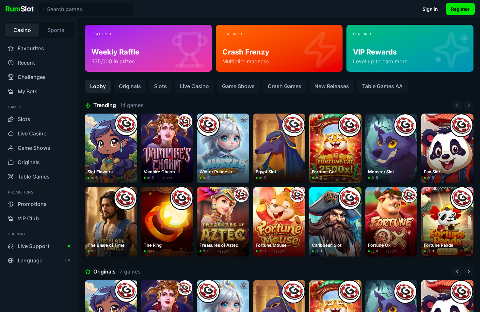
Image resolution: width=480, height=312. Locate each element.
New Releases (331, 86)
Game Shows (238, 86)
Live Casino (194, 86)
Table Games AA (382, 86)
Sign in (430, 9)
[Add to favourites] (130, 120)
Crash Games (284, 86)
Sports (55, 30)
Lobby (98, 86)
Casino (22, 30)
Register (460, 9)
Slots (160, 86)
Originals (130, 86)
